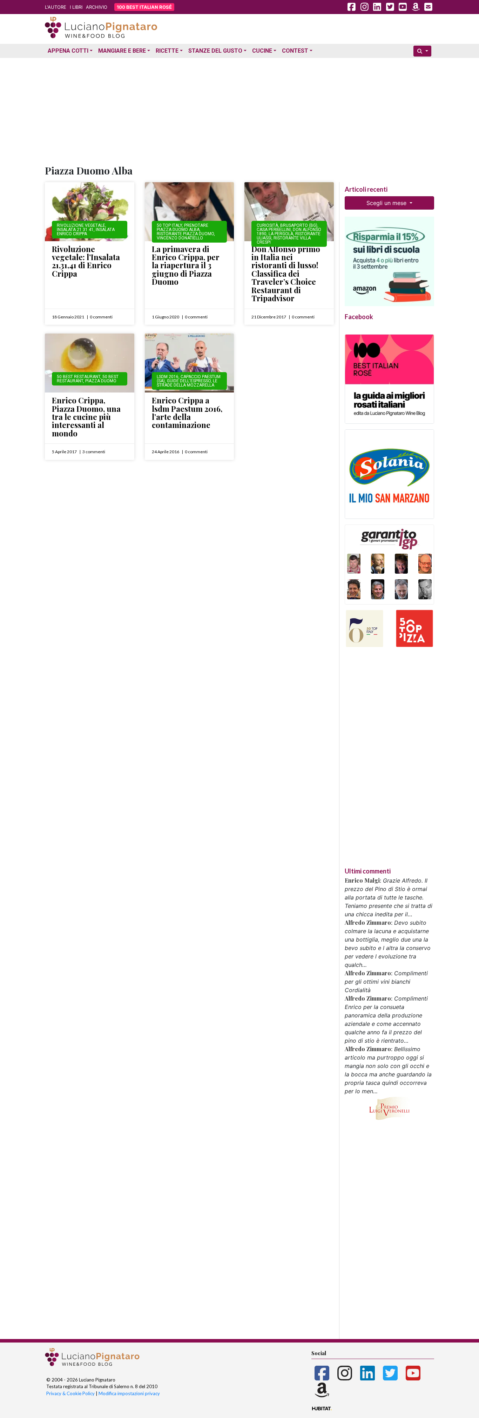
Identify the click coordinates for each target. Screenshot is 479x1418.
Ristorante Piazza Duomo (185, 233)
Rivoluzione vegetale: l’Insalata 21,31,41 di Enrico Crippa (86, 261)
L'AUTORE (55, 7)
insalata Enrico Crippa (86, 231)
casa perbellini (274, 229)
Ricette (167, 50)
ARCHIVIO (96, 7)
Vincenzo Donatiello (180, 238)
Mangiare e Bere (122, 50)
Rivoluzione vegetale (81, 225)
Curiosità (267, 225)
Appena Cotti (68, 50)
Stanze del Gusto (215, 50)
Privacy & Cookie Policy (70, 1393)
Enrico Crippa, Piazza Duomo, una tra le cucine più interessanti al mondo (86, 416)
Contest (295, 50)
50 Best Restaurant (78, 376)
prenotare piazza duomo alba (182, 227)
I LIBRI (76, 7)
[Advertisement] (239, 110)
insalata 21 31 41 (75, 229)
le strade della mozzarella (187, 383)
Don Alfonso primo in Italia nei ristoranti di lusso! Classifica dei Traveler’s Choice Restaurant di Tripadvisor (285, 273)
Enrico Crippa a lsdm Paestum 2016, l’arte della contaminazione (187, 412)
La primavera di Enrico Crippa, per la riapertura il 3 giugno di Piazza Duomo (186, 265)
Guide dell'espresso (189, 380)
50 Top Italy (169, 225)
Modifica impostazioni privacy (129, 1393)
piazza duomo (100, 380)
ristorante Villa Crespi (284, 240)
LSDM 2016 (167, 376)
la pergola (281, 233)
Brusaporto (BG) (298, 225)
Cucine (262, 50)
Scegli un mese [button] (387, 202)
